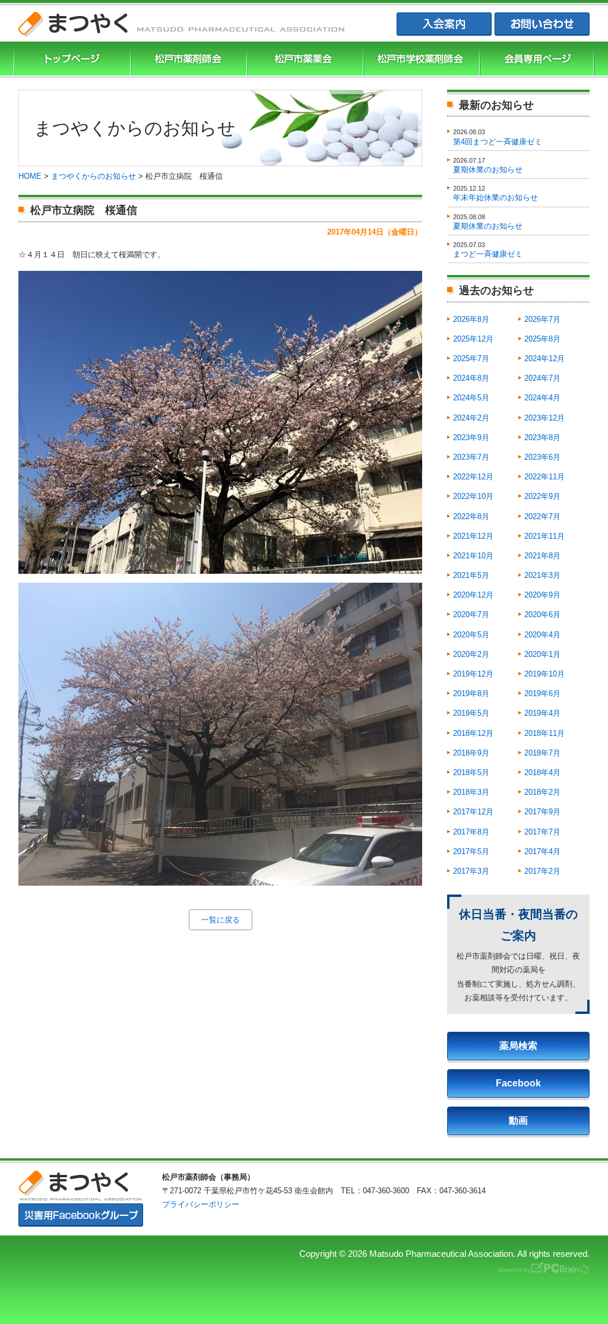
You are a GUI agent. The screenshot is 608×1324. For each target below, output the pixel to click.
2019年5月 (471, 713)
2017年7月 (542, 831)
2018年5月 (471, 772)
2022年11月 (544, 476)
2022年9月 (542, 496)
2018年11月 (544, 733)
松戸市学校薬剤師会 (420, 60)
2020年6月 (542, 614)
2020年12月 (473, 594)
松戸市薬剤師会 (187, 60)
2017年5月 (471, 851)
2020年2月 (471, 654)
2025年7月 (471, 358)
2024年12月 (544, 358)
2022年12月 (473, 476)
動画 (518, 1121)
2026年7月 (542, 319)
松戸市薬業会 (303, 60)
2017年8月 (471, 831)
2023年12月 (544, 417)
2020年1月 (542, 654)
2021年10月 (473, 555)
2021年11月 (544, 536)
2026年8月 (471, 319)
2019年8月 (471, 693)
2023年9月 (471, 437)
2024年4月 (542, 397)
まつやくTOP (71, 60)
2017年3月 (471, 871)
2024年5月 (471, 397)
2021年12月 (473, 536)
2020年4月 (542, 634)
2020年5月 (471, 634)
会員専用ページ (536, 60)
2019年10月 (544, 673)
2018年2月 (542, 792)
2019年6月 (542, 693)
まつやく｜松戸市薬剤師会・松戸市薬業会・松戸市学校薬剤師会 (181, 24)
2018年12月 (473, 733)
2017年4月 (542, 851)
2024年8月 (471, 378)
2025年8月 (542, 338)
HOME (30, 176)
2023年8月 (542, 437)
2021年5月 (471, 575)
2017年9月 (542, 811)
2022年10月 (473, 496)
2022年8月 (471, 516)
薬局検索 (518, 1046)
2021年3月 (542, 575)
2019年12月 (473, 673)
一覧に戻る (220, 919)
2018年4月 (542, 772)
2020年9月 (542, 594)
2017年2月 (542, 871)
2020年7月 (471, 614)
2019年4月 (542, 713)
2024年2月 (471, 417)
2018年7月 (542, 752)
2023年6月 (542, 457)
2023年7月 (471, 457)
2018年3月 (471, 792)
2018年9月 (471, 752)
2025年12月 (473, 338)
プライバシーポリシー (200, 1204)
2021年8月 (542, 555)
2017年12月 (473, 811)
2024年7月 (542, 378)
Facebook (518, 1083)
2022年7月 (542, 516)
